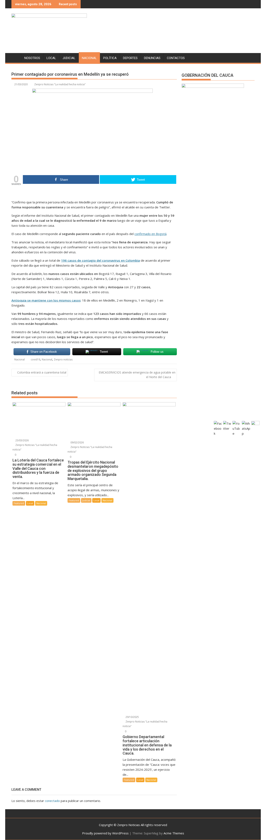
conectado (52, 801)
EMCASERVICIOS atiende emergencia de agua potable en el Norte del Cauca (137, 374)
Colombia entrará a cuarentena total (41, 372)
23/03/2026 (22, 440)
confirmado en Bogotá (150, 234)
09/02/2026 (77, 442)
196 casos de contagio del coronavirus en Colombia (100, 260)
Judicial (69, 58)
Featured (19, 503)
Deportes (130, 58)
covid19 (35, 359)
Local (51, 58)
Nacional (89, 58)
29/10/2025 (132, 717)
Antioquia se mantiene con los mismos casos (46, 300)
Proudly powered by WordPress (105, 833)
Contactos (176, 58)
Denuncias (152, 58)
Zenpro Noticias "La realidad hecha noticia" (60, 84)
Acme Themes (174, 833)
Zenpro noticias (63, 359)
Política (110, 58)
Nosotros (32, 58)
